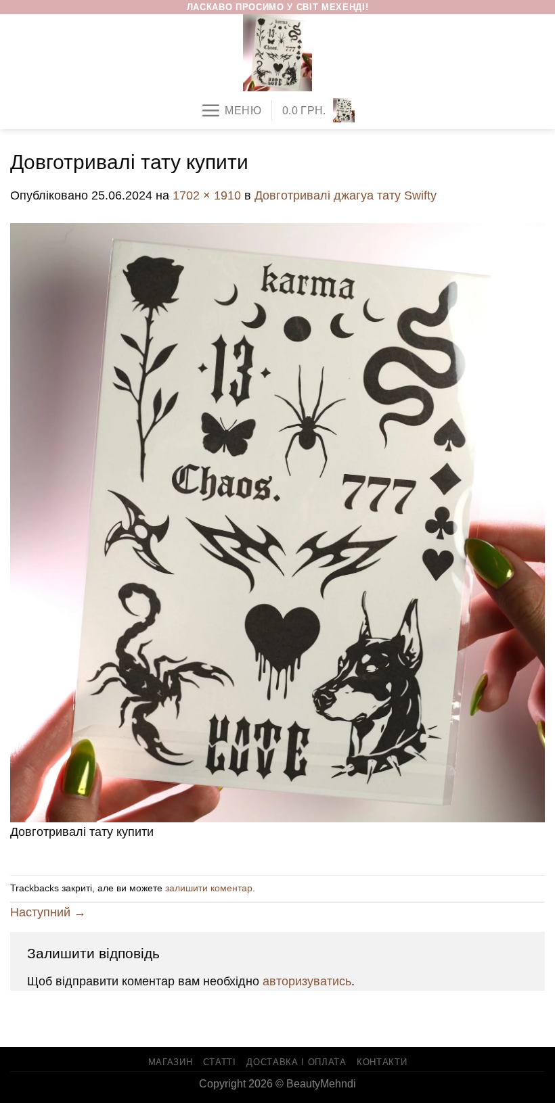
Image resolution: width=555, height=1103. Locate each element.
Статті (219, 1062)
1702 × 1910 (207, 195)
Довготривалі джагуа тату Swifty (345, 195)
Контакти (382, 1062)
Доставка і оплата (296, 1062)
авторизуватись (307, 981)
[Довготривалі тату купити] (277, 522)
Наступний (48, 912)
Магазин (170, 1062)
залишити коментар (208, 888)
